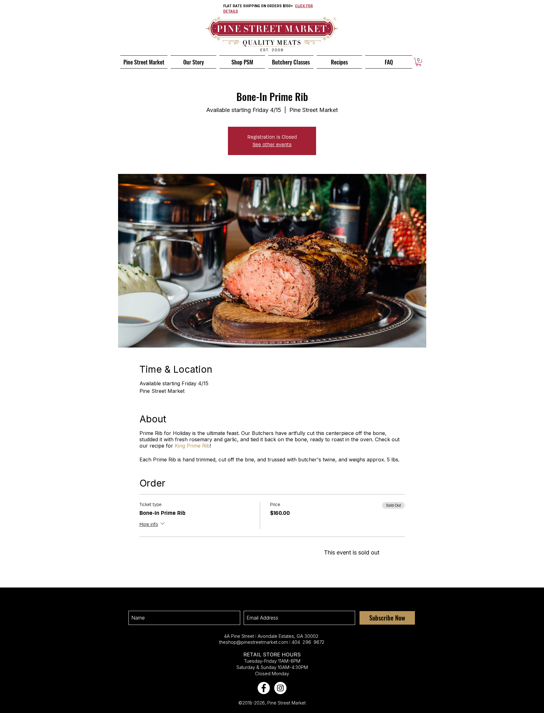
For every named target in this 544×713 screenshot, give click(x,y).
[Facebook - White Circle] (264, 688)
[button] (418, 62)
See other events (272, 144)
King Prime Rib (192, 446)
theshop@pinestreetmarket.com (253, 642)
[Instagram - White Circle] (280, 688)
